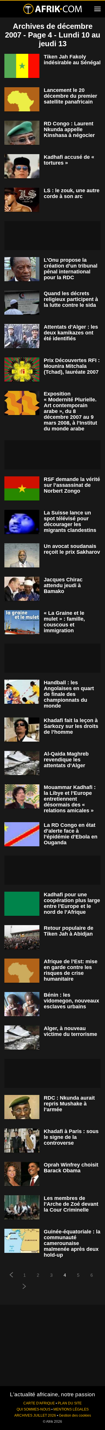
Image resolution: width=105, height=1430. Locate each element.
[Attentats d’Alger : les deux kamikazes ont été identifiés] (21, 336)
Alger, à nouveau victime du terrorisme (70, 1031)
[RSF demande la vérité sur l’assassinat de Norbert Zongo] (21, 488)
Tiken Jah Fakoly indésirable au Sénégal (72, 59)
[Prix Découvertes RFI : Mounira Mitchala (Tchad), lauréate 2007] (21, 369)
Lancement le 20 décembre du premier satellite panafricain (70, 96)
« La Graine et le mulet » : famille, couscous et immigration (64, 621)
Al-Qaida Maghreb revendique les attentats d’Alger (66, 759)
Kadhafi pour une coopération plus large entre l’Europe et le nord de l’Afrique (72, 903)
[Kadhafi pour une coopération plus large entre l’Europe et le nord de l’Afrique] (21, 904)
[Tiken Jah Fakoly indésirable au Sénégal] (21, 66)
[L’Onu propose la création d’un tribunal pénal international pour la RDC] (21, 269)
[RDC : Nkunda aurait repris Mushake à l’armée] (21, 1107)
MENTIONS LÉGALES (71, 1409)
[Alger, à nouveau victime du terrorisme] (21, 1037)
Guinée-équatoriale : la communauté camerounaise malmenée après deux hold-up (72, 1243)
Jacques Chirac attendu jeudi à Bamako (63, 585)
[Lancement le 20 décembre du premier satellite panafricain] (21, 99)
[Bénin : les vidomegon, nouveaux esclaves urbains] (21, 1004)
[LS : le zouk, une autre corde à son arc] (21, 200)
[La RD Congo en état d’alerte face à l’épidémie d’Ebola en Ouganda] (21, 834)
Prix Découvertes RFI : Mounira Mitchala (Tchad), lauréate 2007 (72, 366)
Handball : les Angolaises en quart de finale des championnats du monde (69, 694)
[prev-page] (11, 1275)
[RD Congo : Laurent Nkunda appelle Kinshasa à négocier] (21, 133)
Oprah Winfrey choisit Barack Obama (71, 1167)
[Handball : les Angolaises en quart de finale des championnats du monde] (21, 692)
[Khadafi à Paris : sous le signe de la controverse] (21, 1140)
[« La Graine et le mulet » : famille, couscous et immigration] (21, 622)
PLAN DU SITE (70, 1403)
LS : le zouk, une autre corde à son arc (71, 193)
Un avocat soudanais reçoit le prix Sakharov (72, 549)
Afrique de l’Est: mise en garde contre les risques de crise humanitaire (70, 970)
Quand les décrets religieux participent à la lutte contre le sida (71, 299)
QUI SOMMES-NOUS (33, 1409)
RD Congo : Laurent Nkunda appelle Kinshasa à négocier (69, 129)
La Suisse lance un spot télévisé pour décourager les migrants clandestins (70, 521)
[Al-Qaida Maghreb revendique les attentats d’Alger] (21, 763)
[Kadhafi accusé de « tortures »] (21, 166)
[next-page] (24, 1287)
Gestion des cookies (75, 1415)
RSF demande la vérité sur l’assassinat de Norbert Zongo (72, 485)
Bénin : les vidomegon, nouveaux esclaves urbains (71, 1000)
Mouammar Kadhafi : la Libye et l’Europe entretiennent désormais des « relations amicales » (70, 798)
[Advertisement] (52, 235)
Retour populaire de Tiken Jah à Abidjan (68, 931)
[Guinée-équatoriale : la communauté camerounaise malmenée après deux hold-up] (21, 1241)
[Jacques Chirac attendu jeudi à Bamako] (21, 589)
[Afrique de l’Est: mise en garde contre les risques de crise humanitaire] (21, 971)
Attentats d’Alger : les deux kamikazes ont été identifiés (71, 332)
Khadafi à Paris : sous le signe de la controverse (71, 1137)
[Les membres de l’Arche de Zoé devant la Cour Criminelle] (21, 1207)
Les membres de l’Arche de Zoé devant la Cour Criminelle (71, 1204)
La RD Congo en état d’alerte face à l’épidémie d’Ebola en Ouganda (70, 833)
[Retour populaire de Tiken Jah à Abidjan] (21, 937)
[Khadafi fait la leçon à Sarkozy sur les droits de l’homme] (21, 729)
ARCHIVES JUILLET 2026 (35, 1415)
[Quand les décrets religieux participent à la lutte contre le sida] (21, 303)
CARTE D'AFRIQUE (39, 1403)
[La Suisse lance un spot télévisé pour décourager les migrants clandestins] (21, 522)
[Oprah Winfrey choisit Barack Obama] (21, 1174)
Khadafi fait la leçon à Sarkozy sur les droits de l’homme (71, 726)
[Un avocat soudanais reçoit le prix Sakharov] (21, 555)
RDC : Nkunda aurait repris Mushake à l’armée (69, 1103)
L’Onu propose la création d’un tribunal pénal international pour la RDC (70, 268)
